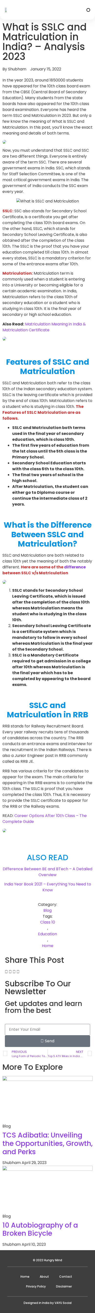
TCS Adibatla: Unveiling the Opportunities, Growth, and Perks (47, 1143)
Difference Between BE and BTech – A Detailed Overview (47, 872)
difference (75, 567)
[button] (88, 10)
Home (47, 946)
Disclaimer (64, 1286)
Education (47, 934)
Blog (47, 910)
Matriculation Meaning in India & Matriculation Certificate (44, 327)
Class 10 (47, 922)
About (44, 1276)
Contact (65, 1276)
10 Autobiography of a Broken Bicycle (40, 1229)
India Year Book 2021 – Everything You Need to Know (47, 887)
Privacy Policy (36, 1286)
